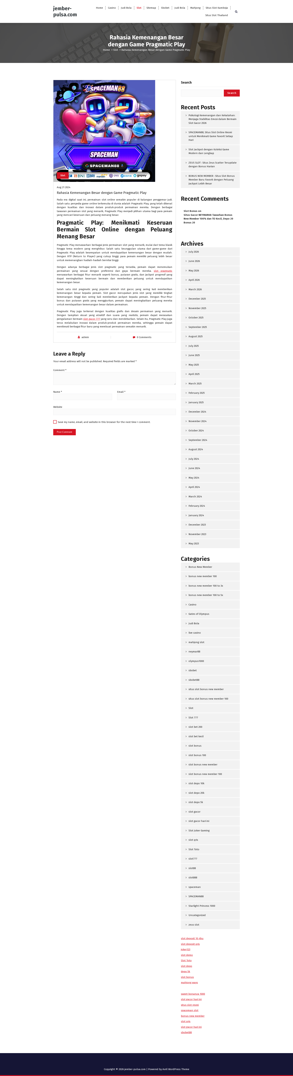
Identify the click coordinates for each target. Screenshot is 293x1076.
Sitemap (151, 7)
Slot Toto (194, 849)
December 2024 (197, 411)
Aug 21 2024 (63, 187)
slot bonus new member (203, 764)
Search (186, 82)
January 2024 (196, 515)
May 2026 (194, 270)
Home (99, 7)
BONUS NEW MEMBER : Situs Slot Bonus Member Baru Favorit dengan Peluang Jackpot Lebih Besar (212, 179)
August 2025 (196, 336)
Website (57, 406)
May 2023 (194, 543)
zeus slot (194, 924)
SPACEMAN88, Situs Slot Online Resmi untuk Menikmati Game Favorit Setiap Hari (211, 136)
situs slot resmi (190, 1004)
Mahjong (195, 7)
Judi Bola (126, 7)
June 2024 (194, 468)
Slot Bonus (190, 211)
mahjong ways (189, 982)
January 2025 (196, 402)
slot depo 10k (196, 783)
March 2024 (195, 496)
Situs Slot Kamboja (217, 7)
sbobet (193, 670)
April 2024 (194, 487)
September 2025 (198, 327)
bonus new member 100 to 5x (206, 595)
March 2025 (195, 383)
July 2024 (194, 458)
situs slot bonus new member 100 (208, 698)
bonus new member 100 (203, 576)
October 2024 (196, 430)
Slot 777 (193, 717)
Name (57, 391)
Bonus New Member (200, 566)
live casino (195, 632)
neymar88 (194, 651)
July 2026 (194, 251)
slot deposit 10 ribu (192, 938)
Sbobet (165, 7)
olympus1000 (196, 661)
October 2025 (196, 317)
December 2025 (197, 298)
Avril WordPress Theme (175, 1069)
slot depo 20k (196, 792)
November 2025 (197, 308)
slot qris (193, 839)
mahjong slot (196, 642)
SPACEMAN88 (196, 896)
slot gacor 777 (91, 318)
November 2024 (198, 421)
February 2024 (197, 505)
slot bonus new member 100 (205, 774)
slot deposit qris (190, 944)
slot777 (193, 858)
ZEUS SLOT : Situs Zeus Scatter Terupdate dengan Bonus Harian (213, 164)
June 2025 (194, 355)
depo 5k (185, 971)
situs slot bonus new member (206, 689)
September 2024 (198, 440)
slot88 (192, 868)
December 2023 (197, 524)
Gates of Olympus (199, 613)
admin (85, 337)
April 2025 (194, 374)
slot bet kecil (196, 736)
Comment (59, 370)
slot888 (193, 877)
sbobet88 (194, 679)
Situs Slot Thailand (216, 15)
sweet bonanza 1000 (193, 993)
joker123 (185, 949)
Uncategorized (197, 915)
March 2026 (195, 289)
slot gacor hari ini (199, 821)
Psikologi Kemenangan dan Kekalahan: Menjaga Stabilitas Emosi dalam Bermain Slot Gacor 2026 (213, 119)
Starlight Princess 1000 (202, 905)
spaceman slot (189, 1010)
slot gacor (194, 811)
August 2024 (196, 449)
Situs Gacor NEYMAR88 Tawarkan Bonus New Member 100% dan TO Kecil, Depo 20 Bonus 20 (208, 218)
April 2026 (194, 279)
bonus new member (192, 1015)
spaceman (195, 887)
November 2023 (197, 534)
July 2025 (194, 345)
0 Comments (144, 337)
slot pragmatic (163, 270)
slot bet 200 (195, 726)
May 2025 (194, 364)
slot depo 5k (196, 802)
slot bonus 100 (197, 755)
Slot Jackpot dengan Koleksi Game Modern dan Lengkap (209, 151)
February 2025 (197, 392)
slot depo (186, 966)
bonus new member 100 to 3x (206, 585)
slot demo (187, 955)
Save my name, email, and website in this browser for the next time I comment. (104, 422)
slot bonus (195, 745)
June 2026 (194, 261)
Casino (112, 7)
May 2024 (194, 477)
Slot (139, 7)
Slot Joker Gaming (199, 830)
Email (121, 391)
